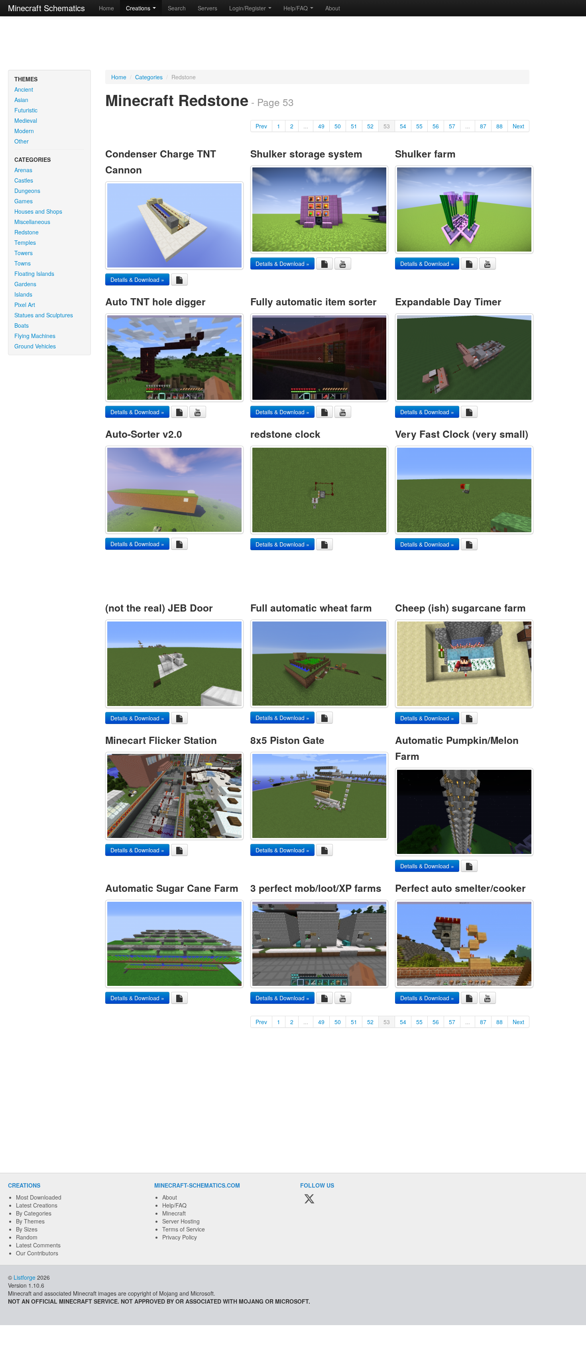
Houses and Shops (38, 211)
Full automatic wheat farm (311, 607)
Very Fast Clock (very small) (461, 434)
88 (499, 126)
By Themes (30, 1221)
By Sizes (26, 1229)
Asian (21, 100)
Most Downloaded (38, 1197)
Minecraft (174, 1213)
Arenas (23, 170)
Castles (23, 180)
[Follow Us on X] (309, 1200)
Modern (24, 131)
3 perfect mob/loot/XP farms (315, 888)
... (305, 126)
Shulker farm (425, 153)
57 (452, 126)
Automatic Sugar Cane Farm (171, 888)
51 (354, 126)
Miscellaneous (32, 222)
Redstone (26, 232)
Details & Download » (137, 279)
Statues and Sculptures (43, 315)
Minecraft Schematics (46, 8)
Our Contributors (37, 1253)
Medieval (25, 120)
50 (337, 126)
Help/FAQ (174, 1205)
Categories (149, 77)
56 (436, 126)
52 (370, 126)
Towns (22, 263)
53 (386, 126)
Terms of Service (183, 1229)
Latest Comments (38, 1245)
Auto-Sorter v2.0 (143, 434)
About (332, 8)
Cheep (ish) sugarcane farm (460, 607)
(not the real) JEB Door (159, 607)
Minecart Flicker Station (161, 740)
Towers (23, 253)
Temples (25, 242)
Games (23, 201)
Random (26, 1237)
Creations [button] (139, 8)
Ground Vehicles (35, 346)
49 (321, 126)
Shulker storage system (306, 153)
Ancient (23, 89)
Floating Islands (34, 273)
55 (419, 126)
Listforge (24, 1277)
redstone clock (285, 434)
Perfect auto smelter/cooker (460, 888)
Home (106, 8)
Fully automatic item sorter (313, 301)
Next (518, 126)
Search (177, 8)
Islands (23, 294)
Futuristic (25, 110)
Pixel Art (24, 305)
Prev (261, 126)
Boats (21, 325)
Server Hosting (181, 1221)
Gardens (25, 284)
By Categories (33, 1213)
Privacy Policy (179, 1237)
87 (483, 126)
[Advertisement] (293, 44)
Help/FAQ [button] (296, 8)
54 (403, 126)
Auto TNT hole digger (155, 301)
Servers (207, 8)
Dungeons (27, 191)
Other (21, 141)
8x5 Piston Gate (287, 740)
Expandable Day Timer (448, 301)
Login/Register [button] (248, 8)
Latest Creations (36, 1205)
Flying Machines (34, 336)
